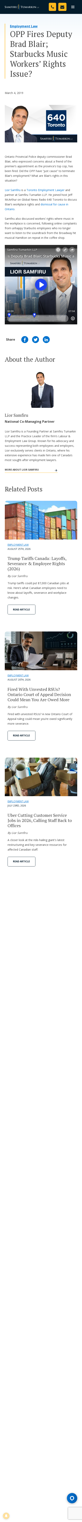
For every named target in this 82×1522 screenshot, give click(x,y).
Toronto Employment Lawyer (45, 190)
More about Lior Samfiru (22, 469)
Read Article (21, 609)
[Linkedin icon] (46, 339)
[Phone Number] (52, 7)
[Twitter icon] (35, 339)
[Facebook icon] (24, 339)
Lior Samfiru (12, 190)
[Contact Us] (62, 7)
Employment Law (24, 26)
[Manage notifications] (6, 1516)
